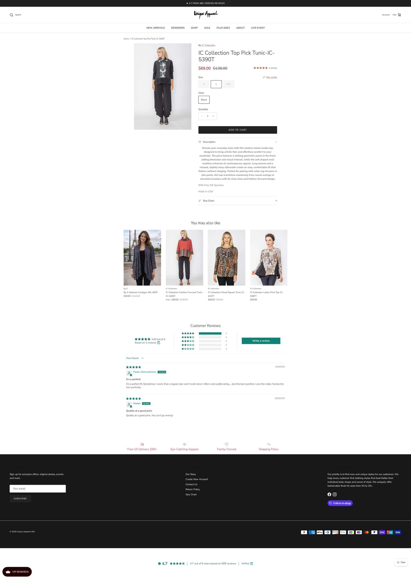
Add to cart (237, 129)
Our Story (191, 474)
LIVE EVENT (258, 27)
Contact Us (191, 484)
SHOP (194, 27)
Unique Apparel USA (26, 531)
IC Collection (208, 45)
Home (126, 38)
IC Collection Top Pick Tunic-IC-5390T (148, 38)
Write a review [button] (261, 341)
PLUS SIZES (223, 27)
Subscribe (20, 498)
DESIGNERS (177, 27)
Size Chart (191, 494)
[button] (188, 333)
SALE (207, 27)
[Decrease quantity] (201, 116)
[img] (133, 367)
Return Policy (193, 489)
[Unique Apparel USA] (205, 15)
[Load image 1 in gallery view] (162, 86)
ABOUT (240, 27)
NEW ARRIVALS (155, 27)
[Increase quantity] (214, 116)
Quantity (203, 109)
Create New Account (197, 479)
